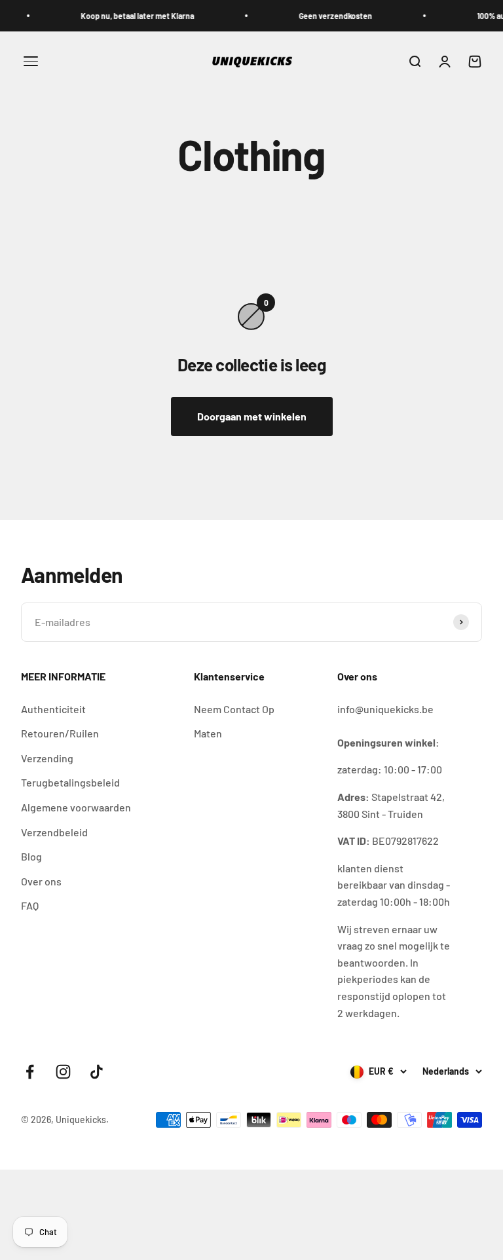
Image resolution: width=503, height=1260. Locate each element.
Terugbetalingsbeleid (70, 782)
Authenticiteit (53, 709)
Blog (31, 856)
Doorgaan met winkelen (252, 416)
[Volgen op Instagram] (63, 1072)
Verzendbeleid (54, 832)
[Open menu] (31, 61)
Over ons (41, 881)
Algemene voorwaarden (76, 807)
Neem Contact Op (234, 709)
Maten (208, 733)
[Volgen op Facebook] (30, 1072)
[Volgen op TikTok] (96, 1072)
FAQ (30, 905)
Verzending (47, 758)
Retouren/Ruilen (60, 733)
